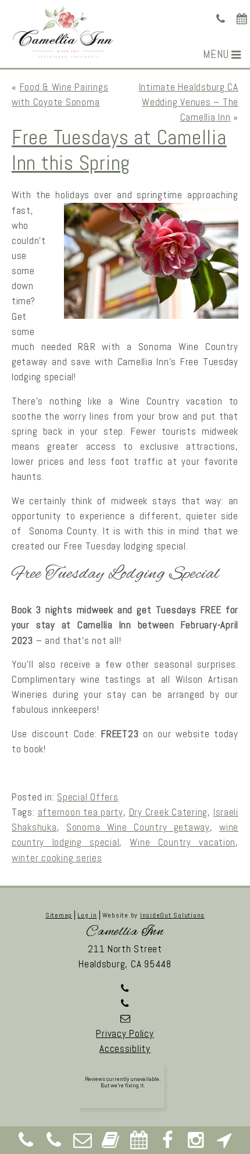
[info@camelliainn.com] (125, 1018)
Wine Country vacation (182, 842)
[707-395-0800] (125, 1003)
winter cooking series (57, 857)
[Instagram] (196, 1143)
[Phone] (25, 1143)
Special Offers (87, 797)
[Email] (82, 1143)
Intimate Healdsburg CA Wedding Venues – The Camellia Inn (188, 102)
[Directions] (224, 1143)
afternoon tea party (80, 812)
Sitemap (58, 915)
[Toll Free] (54, 1143)
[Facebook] (167, 1143)
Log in (87, 915)
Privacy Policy (124, 1033)
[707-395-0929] (221, 19)
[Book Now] (111, 1143)
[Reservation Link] (242, 19)
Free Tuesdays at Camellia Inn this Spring (119, 150)
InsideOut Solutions (172, 915)
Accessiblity (125, 1048)
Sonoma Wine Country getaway (138, 827)
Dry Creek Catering (168, 812)
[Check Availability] (139, 1143)
